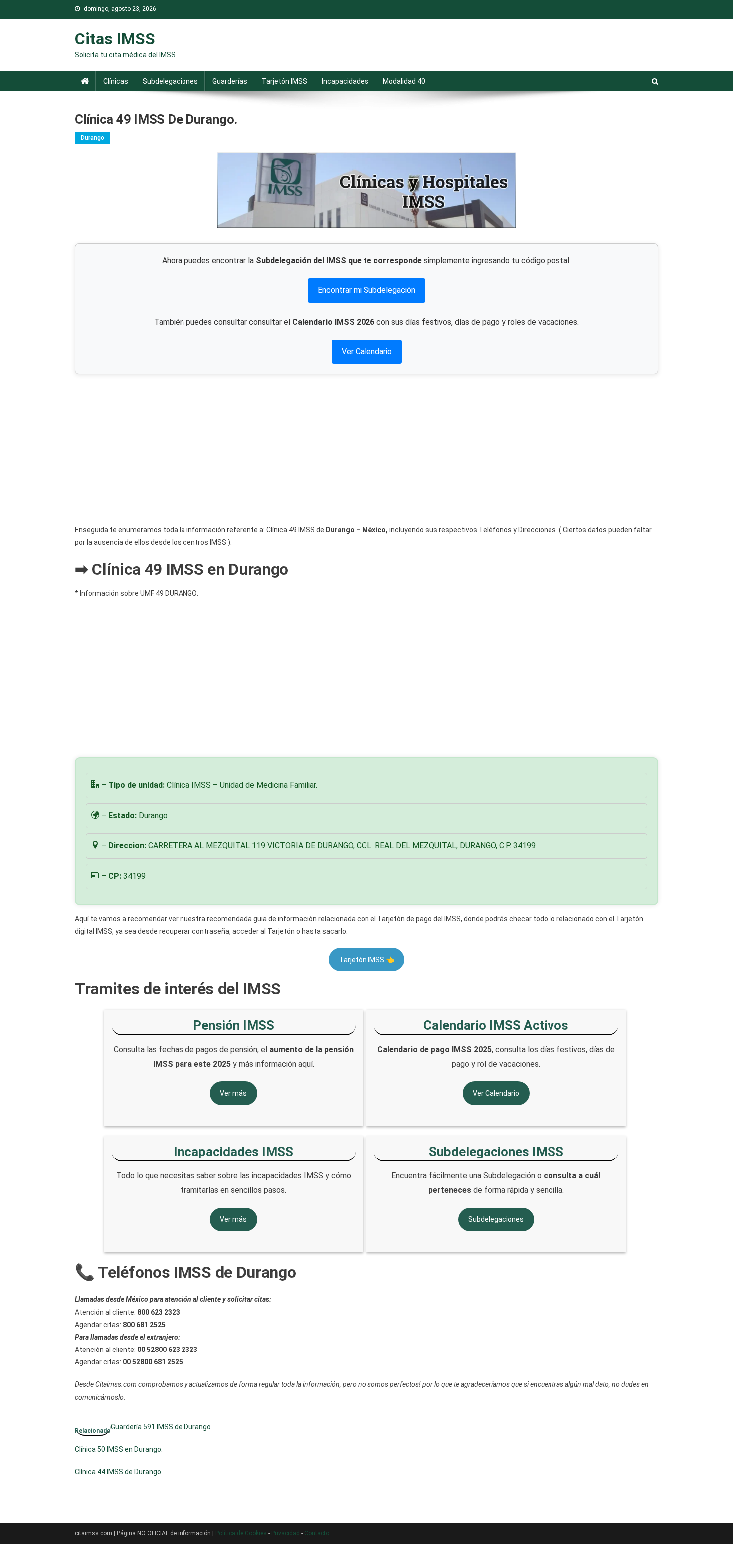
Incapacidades (345, 81)
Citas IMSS (115, 38)
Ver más (233, 1093)
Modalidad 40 (404, 81)
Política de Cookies (241, 1533)
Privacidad (285, 1533)
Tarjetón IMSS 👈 (366, 960)
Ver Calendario (367, 351)
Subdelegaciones (170, 81)
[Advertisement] (366, 449)
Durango (92, 137)
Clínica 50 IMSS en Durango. (119, 1449)
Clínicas (115, 81)
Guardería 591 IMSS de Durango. (161, 1427)
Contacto (316, 1533)
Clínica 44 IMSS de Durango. (119, 1472)
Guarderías (229, 81)
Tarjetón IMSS (284, 81)
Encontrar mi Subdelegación (366, 290)
